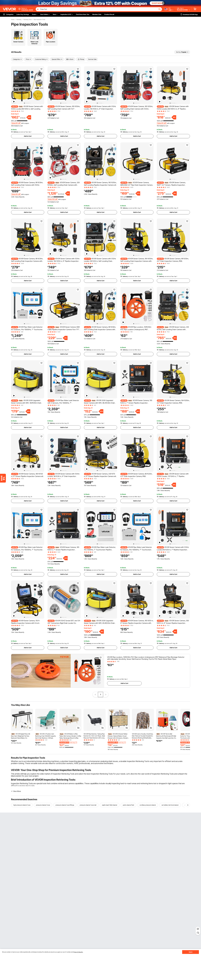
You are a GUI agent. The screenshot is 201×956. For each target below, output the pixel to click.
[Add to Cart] (30, 728)
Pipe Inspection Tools (39, 19)
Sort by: (178, 52)
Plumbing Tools (27, 19)
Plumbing (18, 19)
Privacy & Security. (78, 952)
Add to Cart (28, 136)
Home (12, 19)
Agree (190, 952)
